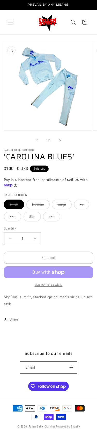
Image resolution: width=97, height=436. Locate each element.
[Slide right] (60, 140)
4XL (54, 217)
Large (64, 205)
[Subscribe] (71, 367)
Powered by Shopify (68, 426)
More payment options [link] (49, 285)
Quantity (10, 228)
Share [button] (14, 319)
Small (17, 205)
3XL (35, 217)
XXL (15, 217)
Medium (41, 205)
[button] (10, 22)
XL (84, 205)
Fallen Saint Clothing (42, 426)
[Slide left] (37, 140)
